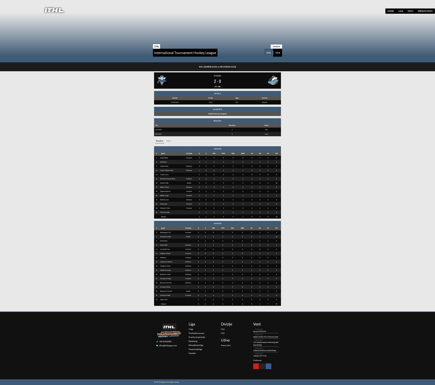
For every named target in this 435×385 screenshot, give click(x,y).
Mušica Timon (164, 187)
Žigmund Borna (165, 191)
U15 (268, 52)
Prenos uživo (425, 11)
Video (168, 141)
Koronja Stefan (165, 287)
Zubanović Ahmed (166, 262)
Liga (400, 11)
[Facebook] (268, 366)
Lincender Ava (165, 249)
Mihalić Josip (164, 195)
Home (391, 11)
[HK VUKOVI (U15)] (258, 80)
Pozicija (189, 153)
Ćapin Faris (164, 299)
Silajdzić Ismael (165, 253)
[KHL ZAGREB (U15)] (176, 80)
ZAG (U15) (158, 130)
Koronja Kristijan (165, 279)
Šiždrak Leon (164, 200)
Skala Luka (163, 204)
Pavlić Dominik (165, 212)
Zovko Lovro (164, 175)
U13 (278, 52)
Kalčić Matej (164, 158)
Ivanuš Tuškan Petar (166, 170)
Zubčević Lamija (165, 270)
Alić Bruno (163, 162)
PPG (223, 153)
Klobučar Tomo (165, 208)
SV (268, 153)
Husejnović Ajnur (165, 237)
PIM (214, 153)
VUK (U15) (158, 134)
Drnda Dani (163, 241)
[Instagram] (262, 366)
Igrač (163, 153)
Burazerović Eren (166, 283)
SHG (233, 153)
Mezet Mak (164, 245)
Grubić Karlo (164, 166)
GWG (243, 153)
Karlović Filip (164, 183)
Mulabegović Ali (165, 232)
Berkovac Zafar (165, 274)
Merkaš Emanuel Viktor (167, 179)
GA (260, 153)
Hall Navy (163, 258)
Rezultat (159, 141)
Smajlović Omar (165, 266)
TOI (276, 153)
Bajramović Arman (166, 291)
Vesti (410, 11)
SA (252, 153)
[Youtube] (256, 366)
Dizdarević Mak (165, 295)
